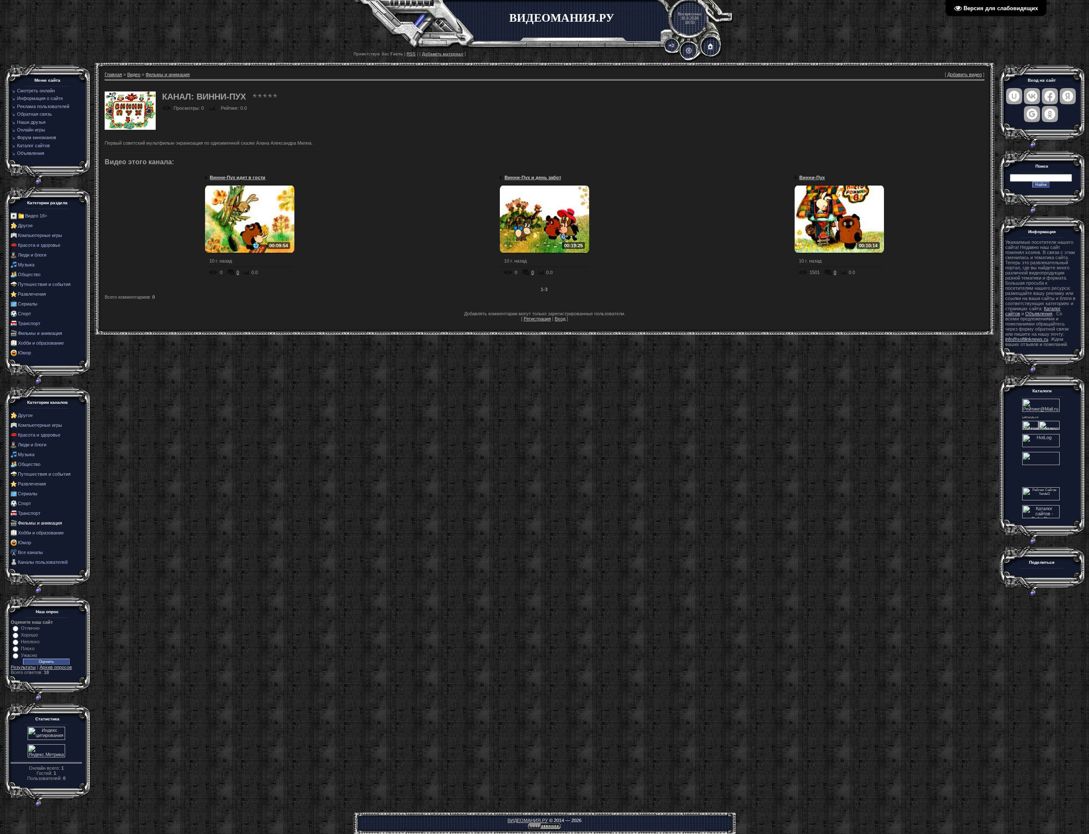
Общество (29, 274)
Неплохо (30, 641)
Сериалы (27, 303)
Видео (133, 74)
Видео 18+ (36, 215)
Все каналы (30, 552)
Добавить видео (964, 74)
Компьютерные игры (40, 235)
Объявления (1038, 313)
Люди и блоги (32, 254)
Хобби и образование (41, 343)
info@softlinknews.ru (1026, 339)
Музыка (26, 264)
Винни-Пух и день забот (533, 177)
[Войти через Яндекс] (1068, 96)
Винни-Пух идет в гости (237, 177)
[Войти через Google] (1032, 114)
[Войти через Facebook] (1050, 96)
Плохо (27, 648)
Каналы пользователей (43, 562)
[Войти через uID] (1014, 96)
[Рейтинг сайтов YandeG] (1041, 499)
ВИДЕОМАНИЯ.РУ (527, 820)
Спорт (24, 313)
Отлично (30, 628)
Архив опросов (56, 667)
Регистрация (537, 318)
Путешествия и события (44, 284)
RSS (411, 53)
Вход (560, 318)
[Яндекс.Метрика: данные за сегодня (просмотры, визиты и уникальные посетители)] (46, 750)
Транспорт (29, 323)
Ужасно (29, 655)
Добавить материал (442, 53)
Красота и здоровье (39, 245)
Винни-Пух (812, 177)
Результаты (23, 667)
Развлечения (32, 294)
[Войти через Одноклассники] (1050, 114)
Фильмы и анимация (40, 333)
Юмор (24, 352)
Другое (25, 225)
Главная (113, 74)
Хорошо (29, 634)
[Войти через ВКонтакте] (1032, 96)
